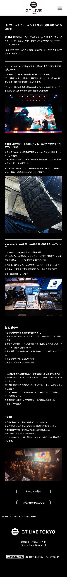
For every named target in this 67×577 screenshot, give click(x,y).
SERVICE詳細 (30, 516)
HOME (5, 516)
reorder (59, 8)
